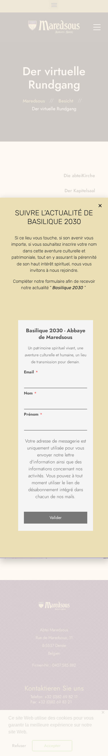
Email (29, 372)
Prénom (31, 414)
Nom (28, 393)
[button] (100, 205)
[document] (54, 378)
